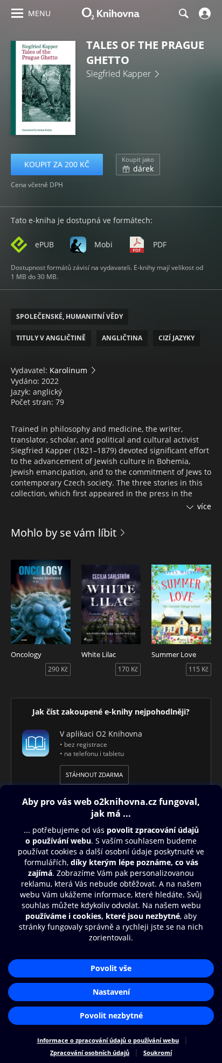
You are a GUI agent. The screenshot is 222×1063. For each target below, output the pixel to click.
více (204, 506)
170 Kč (128, 669)
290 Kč (58, 669)
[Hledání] (183, 13)
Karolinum (68, 370)
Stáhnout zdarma (94, 775)
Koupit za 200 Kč (56, 164)
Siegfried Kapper (118, 74)
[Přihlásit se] (203, 13)
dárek (138, 164)
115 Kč (199, 669)
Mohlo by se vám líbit (63, 532)
